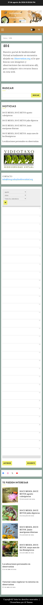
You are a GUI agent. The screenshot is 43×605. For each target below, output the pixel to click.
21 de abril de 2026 (10, 569)
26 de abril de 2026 (27, 553)
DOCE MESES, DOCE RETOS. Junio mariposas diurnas (29, 529)
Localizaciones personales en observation (20, 141)
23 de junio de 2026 (27, 516)
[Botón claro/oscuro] (32, 30)
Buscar (8, 88)
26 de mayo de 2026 (27, 535)
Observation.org (22, 58)
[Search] (39, 29)
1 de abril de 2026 (9, 587)
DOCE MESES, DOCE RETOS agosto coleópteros (29, 494)
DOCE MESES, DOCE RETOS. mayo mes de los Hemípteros (29, 547)
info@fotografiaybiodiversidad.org (17, 179)
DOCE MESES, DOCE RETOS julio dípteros (20, 120)
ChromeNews (15, 602)
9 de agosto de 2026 (28, 499)
